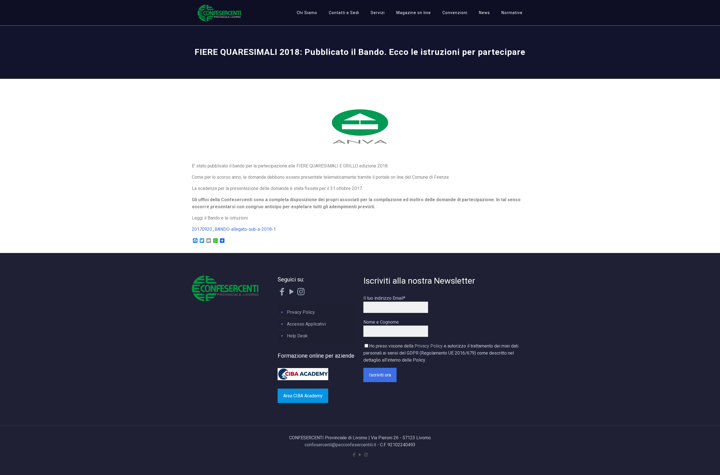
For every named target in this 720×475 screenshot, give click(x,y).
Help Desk (297, 336)
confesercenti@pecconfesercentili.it (340, 444)
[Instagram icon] (366, 454)
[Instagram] (301, 293)
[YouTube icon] (360, 454)
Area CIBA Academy (303, 395)
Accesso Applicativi (306, 324)
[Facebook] (282, 293)
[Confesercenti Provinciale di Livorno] (219, 12)
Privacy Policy (301, 312)
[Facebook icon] (354, 454)
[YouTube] (291, 293)
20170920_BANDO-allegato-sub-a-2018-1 (234, 229)
